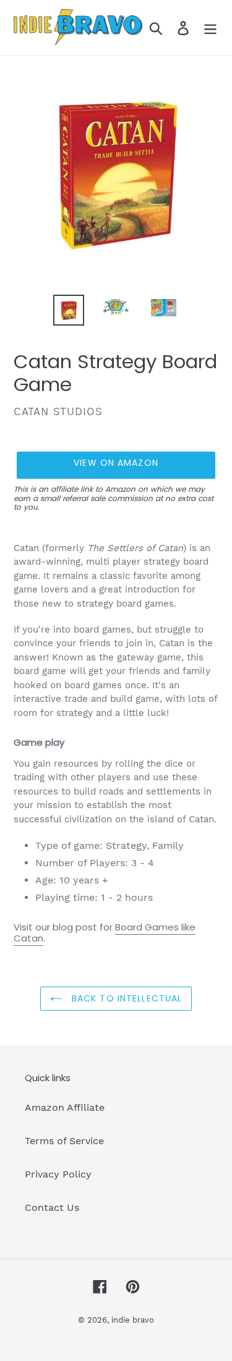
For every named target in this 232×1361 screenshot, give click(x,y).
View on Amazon (116, 463)
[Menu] (210, 27)
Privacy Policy (58, 1174)
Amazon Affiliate (65, 1107)
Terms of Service (64, 1141)
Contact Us (52, 1207)
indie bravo (132, 1320)
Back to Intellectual (126, 998)
